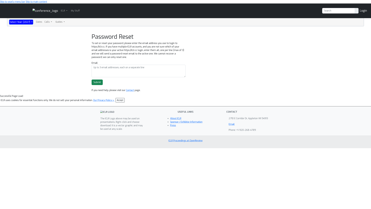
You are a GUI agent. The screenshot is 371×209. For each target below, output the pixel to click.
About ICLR (175, 118)
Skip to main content (36, 1)
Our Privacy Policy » (104, 100)
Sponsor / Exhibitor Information (186, 121)
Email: (95, 62)
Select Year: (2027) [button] (20, 22)
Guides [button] (59, 21)
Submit (97, 82)
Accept (120, 100)
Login (363, 11)
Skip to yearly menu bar (12, 1)
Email (232, 124)
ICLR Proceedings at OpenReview (186, 140)
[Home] (45, 10)
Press (173, 125)
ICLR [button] (63, 10)
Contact (130, 90)
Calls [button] (47, 21)
